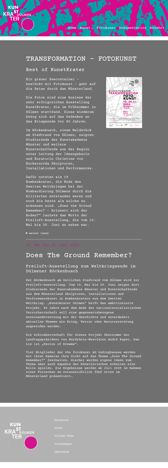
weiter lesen (39, 233)
